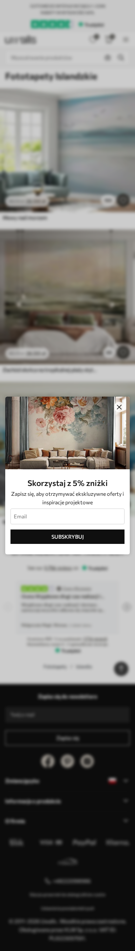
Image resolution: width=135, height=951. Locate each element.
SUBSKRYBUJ (67, 536)
